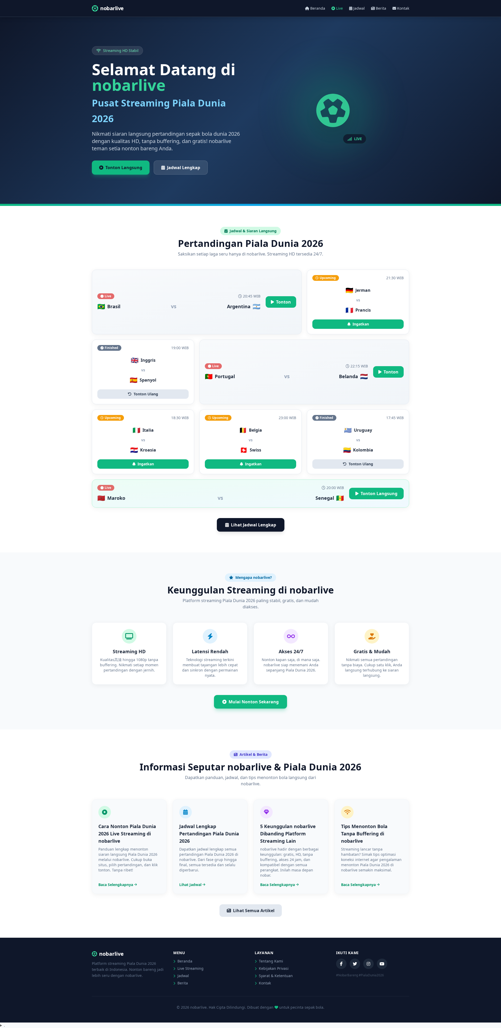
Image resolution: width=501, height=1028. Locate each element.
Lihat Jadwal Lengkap (253, 525)
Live (339, 8)
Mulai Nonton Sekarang (254, 702)
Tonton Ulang (146, 393)
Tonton (283, 302)
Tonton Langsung (123, 167)
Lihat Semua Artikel (254, 910)
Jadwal (359, 8)
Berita (381, 8)
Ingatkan (361, 324)
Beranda (317, 8)
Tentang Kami (270, 961)
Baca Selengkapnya (115, 884)
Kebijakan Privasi (273, 968)
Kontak (403, 8)
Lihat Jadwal (190, 884)
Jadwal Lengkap (183, 167)
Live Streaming (190, 968)
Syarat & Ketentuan (275, 975)
